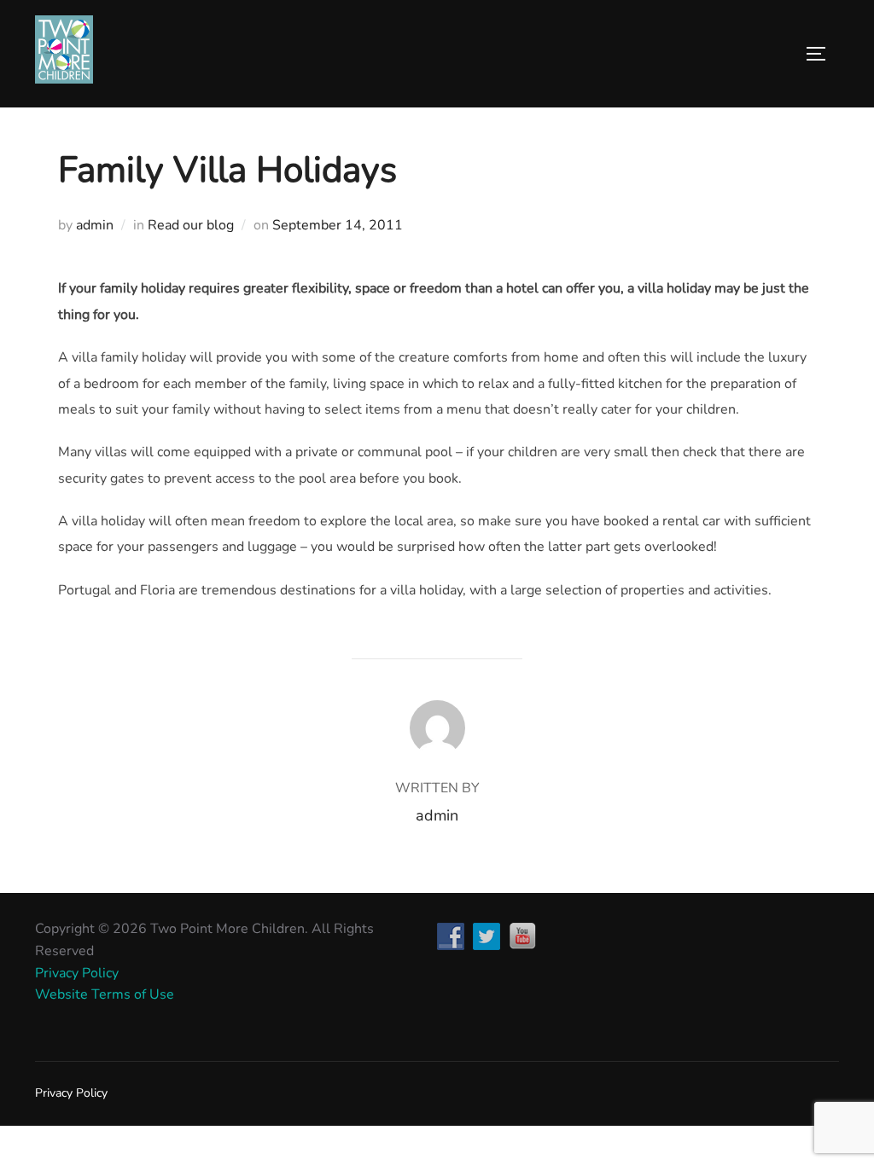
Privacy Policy (77, 973)
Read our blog (191, 225)
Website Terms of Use (104, 994)
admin (95, 225)
